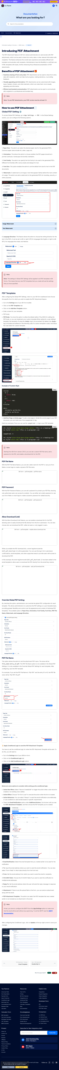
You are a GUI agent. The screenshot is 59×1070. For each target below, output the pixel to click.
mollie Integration (43, 998)
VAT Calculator (4, 1021)
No (54, 972)
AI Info (3, 1050)
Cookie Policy (4, 1048)
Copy (54, 389)
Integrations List (24, 998)
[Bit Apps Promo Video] (53, 6)
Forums (3, 1035)
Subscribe (52, 1032)
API (40, 1004)
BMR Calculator (5, 1023)
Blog (21, 1006)
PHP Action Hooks (43, 1006)
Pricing (21, 994)
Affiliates (3, 1039)
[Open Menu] (56, 5)
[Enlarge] (55, 473)
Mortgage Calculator (6, 1019)
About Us (3, 1031)
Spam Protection (5, 998)
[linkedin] (53, 1062)
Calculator (3, 1008)
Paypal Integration (43, 994)
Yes (49, 972)
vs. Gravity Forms (43, 1017)
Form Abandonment (24, 1017)
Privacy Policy (4, 1046)
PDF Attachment (24, 1019)
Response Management (25, 1023)
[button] (29, 224)
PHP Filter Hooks (43, 1008)
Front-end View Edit (24, 1015)
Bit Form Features (24, 996)
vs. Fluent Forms (42, 1023)
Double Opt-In (36, 963)
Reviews (3, 1037)
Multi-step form (5, 1002)
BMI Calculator (4, 1015)
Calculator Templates (25, 1004)
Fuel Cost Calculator (6, 1017)
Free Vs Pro (23, 991)
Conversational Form (6, 1004)
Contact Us (4, 1033)
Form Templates (24, 1002)
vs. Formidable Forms (44, 1021)
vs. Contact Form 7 (43, 1019)
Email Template (21, 963)
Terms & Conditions (6, 1043)
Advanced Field (5, 991)
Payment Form (4, 996)
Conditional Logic (5, 1000)
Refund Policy (4, 1041)
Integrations (41, 991)
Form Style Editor (5, 994)
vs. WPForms (42, 1015)
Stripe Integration (43, 996)
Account (3, 1052)
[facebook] (49, 1062)
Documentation (23, 1008)
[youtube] (56, 1062)
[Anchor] (38, 71)
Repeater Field (4, 1006)
